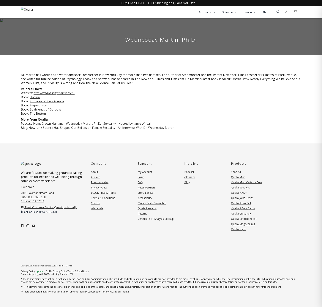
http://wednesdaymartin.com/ (54, 93)
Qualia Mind (238, 177)
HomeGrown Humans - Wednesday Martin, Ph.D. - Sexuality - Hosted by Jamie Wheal (92, 123)
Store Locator (146, 192)
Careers (95, 203)
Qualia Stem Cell (241, 203)
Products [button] (205, 12)
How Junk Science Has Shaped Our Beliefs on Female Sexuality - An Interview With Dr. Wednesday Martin (101, 128)
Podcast (189, 172)
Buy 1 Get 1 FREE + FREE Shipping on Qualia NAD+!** (158, 3)
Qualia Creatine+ (241, 213)
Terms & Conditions (103, 198)
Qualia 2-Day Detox (243, 208)
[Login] (286, 12)
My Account (145, 172)
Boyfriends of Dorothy (45, 109)
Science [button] (228, 12)
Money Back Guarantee (152, 203)
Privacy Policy (99, 187)
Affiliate (95, 177)
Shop (266, 12)
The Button (38, 113)
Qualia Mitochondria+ (244, 218)
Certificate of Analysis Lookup (156, 218)
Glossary (189, 177)
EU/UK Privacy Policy (103, 192)
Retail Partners (146, 187)
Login (141, 177)
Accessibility (145, 198)
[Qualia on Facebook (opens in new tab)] (22, 226)
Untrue (35, 97)
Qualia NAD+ (239, 192)
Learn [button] (248, 12)
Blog (187, 182)
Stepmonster (39, 105)
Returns (142, 213)
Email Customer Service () (50, 207)
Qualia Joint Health (242, 198)
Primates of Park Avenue (47, 101)
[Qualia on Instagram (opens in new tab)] (27, 226)
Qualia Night (238, 229)
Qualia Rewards (147, 208)
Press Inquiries (99, 182)
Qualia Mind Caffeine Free (246, 182)
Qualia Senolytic (240, 187)
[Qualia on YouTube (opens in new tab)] (33, 226)
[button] (278, 12)
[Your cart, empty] (295, 12)
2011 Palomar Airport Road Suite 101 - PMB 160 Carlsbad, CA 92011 (37, 197)
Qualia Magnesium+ (243, 224)
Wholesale (97, 208)
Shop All (236, 172)
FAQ (140, 182)
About (94, 172)
